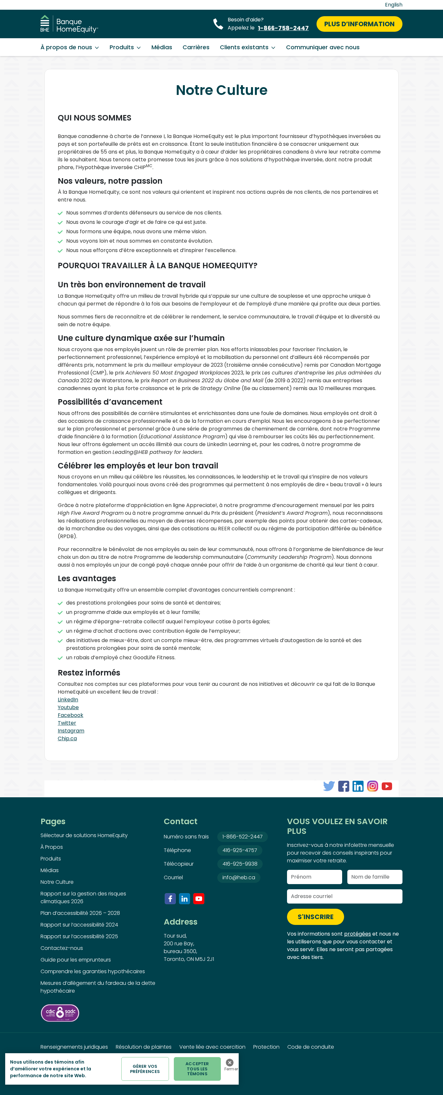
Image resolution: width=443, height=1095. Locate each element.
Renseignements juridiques (74, 1047)
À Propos (52, 847)
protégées (357, 934)
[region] (122, 1069)
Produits (122, 47)
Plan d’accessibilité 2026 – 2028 (80, 913)
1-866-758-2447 (283, 28)
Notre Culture (57, 882)
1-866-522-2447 (242, 836)
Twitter (67, 723)
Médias (161, 47)
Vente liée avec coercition (212, 1047)
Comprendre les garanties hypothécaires (93, 971)
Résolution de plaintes (144, 1047)
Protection (266, 1047)
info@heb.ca (238, 877)
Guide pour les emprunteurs (76, 959)
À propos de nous (66, 47)
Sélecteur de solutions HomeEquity (84, 835)
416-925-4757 (239, 850)
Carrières (196, 47)
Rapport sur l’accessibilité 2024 (79, 924)
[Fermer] (229, 1062)
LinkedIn (68, 699)
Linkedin (184, 898)
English (393, 4)
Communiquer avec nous (323, 47)
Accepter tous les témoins (197, 1069)
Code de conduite (310, 1047)
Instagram (71, 730)
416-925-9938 (239, 864)
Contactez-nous (62, 948)
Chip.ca (67, 738)
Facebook (70, 715)
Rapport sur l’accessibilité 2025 (79, 936)
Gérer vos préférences (145, 1069)
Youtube (68, 707)
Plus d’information (359, 24)
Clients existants (244, 47)
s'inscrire (315, 916)
